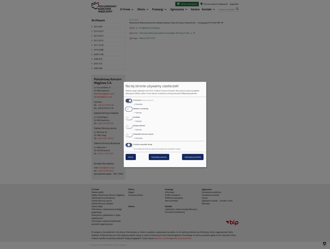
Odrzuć (130, 157)
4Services (137, 138)
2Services (137, 104)
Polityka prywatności (189, 93)
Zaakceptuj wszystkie (193, 157)
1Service (137, 112)
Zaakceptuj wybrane (159, 157)
